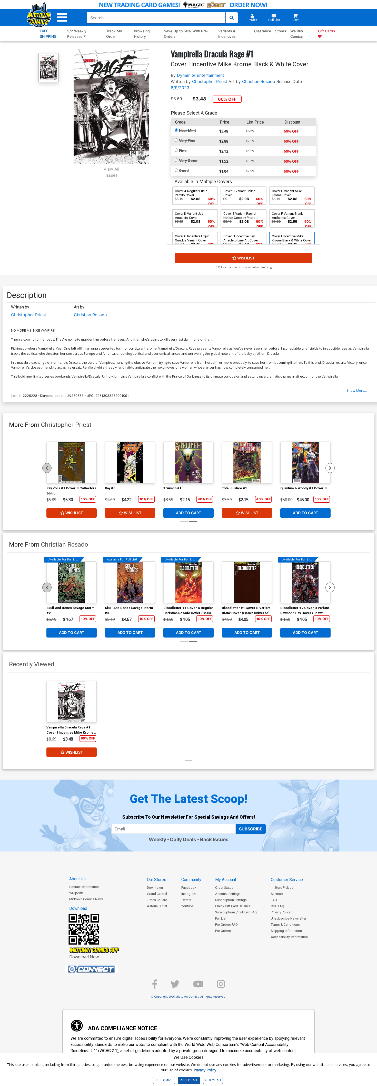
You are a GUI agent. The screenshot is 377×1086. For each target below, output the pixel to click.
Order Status (224, 888)
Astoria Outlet (157, 906)
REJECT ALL (213, 1080)
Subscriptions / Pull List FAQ (236, 912)
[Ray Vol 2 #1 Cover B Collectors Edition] (71, 463)
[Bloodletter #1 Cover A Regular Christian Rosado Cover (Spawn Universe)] (188, 582)
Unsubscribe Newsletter (288, 918)
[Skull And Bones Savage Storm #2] (71, 582)
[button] (62, 18)
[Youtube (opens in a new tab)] (198, 986)
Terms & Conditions (285, 924)
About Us (77, 878)
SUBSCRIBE (250, 828)
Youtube (187, 906)
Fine (182, 150)
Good (184, 170)
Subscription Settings (231, 900)
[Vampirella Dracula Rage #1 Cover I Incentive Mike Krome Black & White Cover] (71, 702)
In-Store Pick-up (282, 888)
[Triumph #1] (188, 463)
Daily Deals (183, 839)
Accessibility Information (289, 937)
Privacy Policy (281, 912)
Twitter (186, 900)
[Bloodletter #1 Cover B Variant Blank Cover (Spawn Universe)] (247, 582)
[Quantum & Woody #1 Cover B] (305, 463)
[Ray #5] (130, 463)
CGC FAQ (277, 906)
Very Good (188, 160)
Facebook (188, 888)
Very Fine (187, 140)
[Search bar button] (231, 17)
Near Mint (187, 130)
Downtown (155, 888)
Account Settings (228, 894)
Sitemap (277, 894)
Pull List (220, 918)
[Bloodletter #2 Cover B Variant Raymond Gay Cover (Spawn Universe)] (305, 582)
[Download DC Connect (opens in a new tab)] (101, 969)
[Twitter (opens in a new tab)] (175, 986)
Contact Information (84, 887)
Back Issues (214, 839)
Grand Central (157, 894)
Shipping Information (286, 931)
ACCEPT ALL (189, 1080)
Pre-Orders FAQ (226, 924)
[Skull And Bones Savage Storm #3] (130, 582)
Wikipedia (76, 893)
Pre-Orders (223, 931)
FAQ (274, 900)
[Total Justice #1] (247, 463)
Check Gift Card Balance (233, 906)
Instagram (188, 894)
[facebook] (154, 986)
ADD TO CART (188, 513)
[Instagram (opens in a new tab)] (221, 986)
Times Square (157, 900)
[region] (47, 468)
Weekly (157, 839)
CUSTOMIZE (164, 1080)
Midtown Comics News (86, 899)
